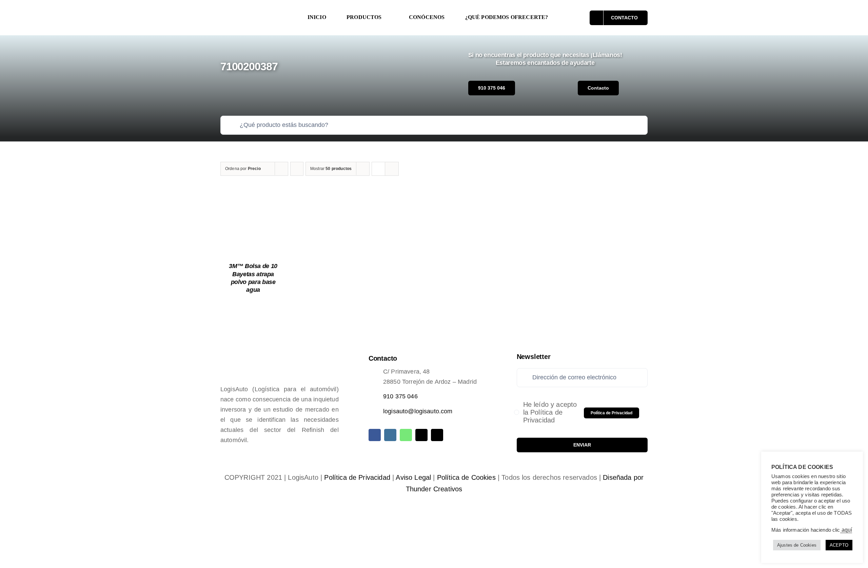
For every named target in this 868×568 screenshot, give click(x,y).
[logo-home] (256, 11)
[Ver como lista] (391, 168)
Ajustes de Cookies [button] (796, 545)
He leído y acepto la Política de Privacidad (550, 412)
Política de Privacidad (357, 477)
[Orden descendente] (296, 169)
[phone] (437, 435)
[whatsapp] (406, 435)
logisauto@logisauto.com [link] (418, 411)
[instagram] (390, 435)
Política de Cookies (466, 477)
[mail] (421, 435)
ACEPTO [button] (839, 545)
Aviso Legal (413, 477)
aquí (846, 530)
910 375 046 (400, 396)
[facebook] (375, 435)
